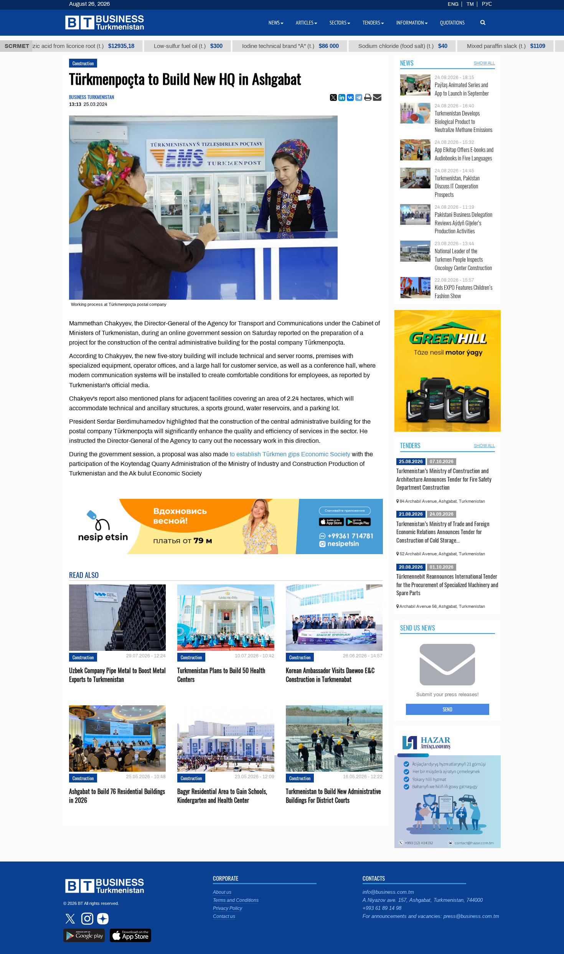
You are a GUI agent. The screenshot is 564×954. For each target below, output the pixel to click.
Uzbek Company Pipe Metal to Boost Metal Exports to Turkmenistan (117, 675)
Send (447, 709)
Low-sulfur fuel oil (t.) (162, 46)
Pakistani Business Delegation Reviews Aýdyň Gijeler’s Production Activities (463, 222)
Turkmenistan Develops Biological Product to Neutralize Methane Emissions (463, 121)
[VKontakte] (350, 97)
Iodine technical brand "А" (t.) (264, 46)
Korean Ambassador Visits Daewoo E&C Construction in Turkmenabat (330, 675)
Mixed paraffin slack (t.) (480, 46)
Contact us (224, 916)
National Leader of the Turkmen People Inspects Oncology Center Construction (463, 259)
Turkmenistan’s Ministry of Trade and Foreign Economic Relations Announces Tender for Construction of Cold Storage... (443, 531)
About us (222, 892)
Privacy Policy (227, 908)
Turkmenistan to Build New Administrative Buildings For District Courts (333, 796)
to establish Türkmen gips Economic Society (290, 454)
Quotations (452, 22)
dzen (101, 918)
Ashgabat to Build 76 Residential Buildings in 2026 (117, 796)
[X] (333, 97)
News (407, 63)
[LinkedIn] (341, 97)
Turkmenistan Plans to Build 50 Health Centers (221, 675)
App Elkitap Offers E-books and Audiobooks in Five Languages (464, 153)
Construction (83, 63)
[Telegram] (358, 97)
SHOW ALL (484, 63)
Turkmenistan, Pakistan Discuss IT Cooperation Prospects (457, 186)
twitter (71, 918)
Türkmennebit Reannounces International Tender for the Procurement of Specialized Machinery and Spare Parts (447, 584)
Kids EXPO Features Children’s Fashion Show (463, 291)
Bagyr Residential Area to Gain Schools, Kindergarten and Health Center (222, 796)
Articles (304, 22)
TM (470, 4)
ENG (453, 4)
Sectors (338, 22)
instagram (86, 918)
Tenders (410, 445)
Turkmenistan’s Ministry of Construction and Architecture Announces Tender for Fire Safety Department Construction (443, 478)
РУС (487, 4)
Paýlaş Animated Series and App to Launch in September (462, 89)
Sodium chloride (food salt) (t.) (376, 46)
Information (410, 22)
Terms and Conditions (236, 900)
